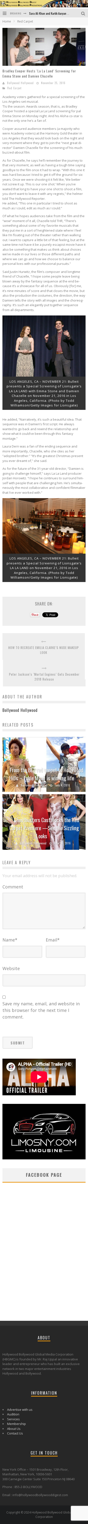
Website (11, 968)
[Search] (83, 13)
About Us (14, 1428)
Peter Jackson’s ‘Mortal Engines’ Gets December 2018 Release (44, 677)
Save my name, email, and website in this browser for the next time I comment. (41, 1010)
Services (13, 1419)
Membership (16, 1424)
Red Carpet (14, 88)
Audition (13, 1414)
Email (53, 940)
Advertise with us (20, 1409)
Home (6, 21)
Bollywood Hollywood (20, 83)
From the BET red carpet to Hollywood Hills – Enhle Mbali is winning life (46, 774)
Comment (12, 887)
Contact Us (15, 1433)
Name (9, 940)
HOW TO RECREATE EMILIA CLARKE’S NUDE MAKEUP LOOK (43, 650)
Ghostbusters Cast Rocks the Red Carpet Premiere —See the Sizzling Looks (44, 828)
